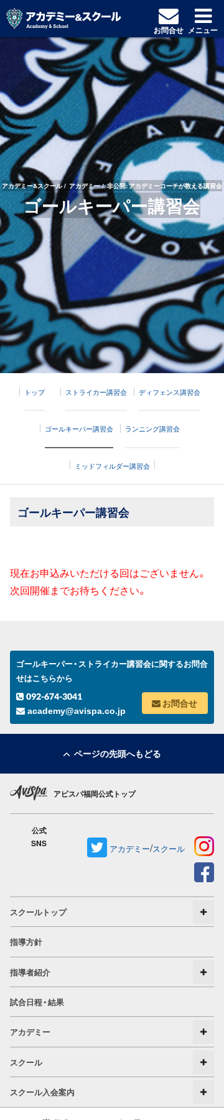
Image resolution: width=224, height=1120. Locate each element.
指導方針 (26, 941)
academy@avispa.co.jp (75, 711)
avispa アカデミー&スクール (63, 18)
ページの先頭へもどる (115, 753)
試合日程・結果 (37, 1002)
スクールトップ (38, 912)
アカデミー (84, 185)
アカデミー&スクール (32, 185)
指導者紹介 (30, 972)
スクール (168, 848)
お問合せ (179, 703)
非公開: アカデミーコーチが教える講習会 (164, 185)
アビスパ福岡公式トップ (95, 793)
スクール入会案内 (42, 1092)
